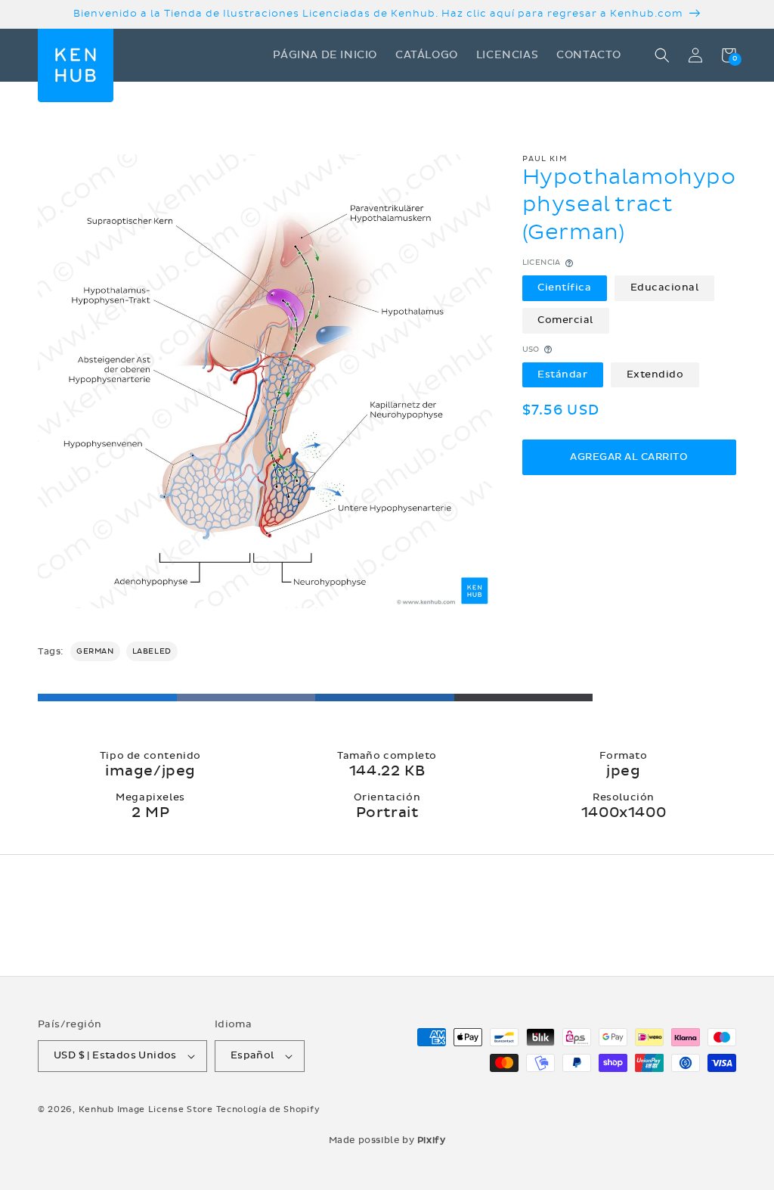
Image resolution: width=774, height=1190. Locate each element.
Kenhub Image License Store (146, 1109)
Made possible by (387, 1140)
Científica (564, 287)
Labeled (152, 651)
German (95, 651)
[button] (662, 55)
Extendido (655, 374)
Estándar (562, 374)
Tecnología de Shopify (268, 1109)
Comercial (565, 320)
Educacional (664, 287)
